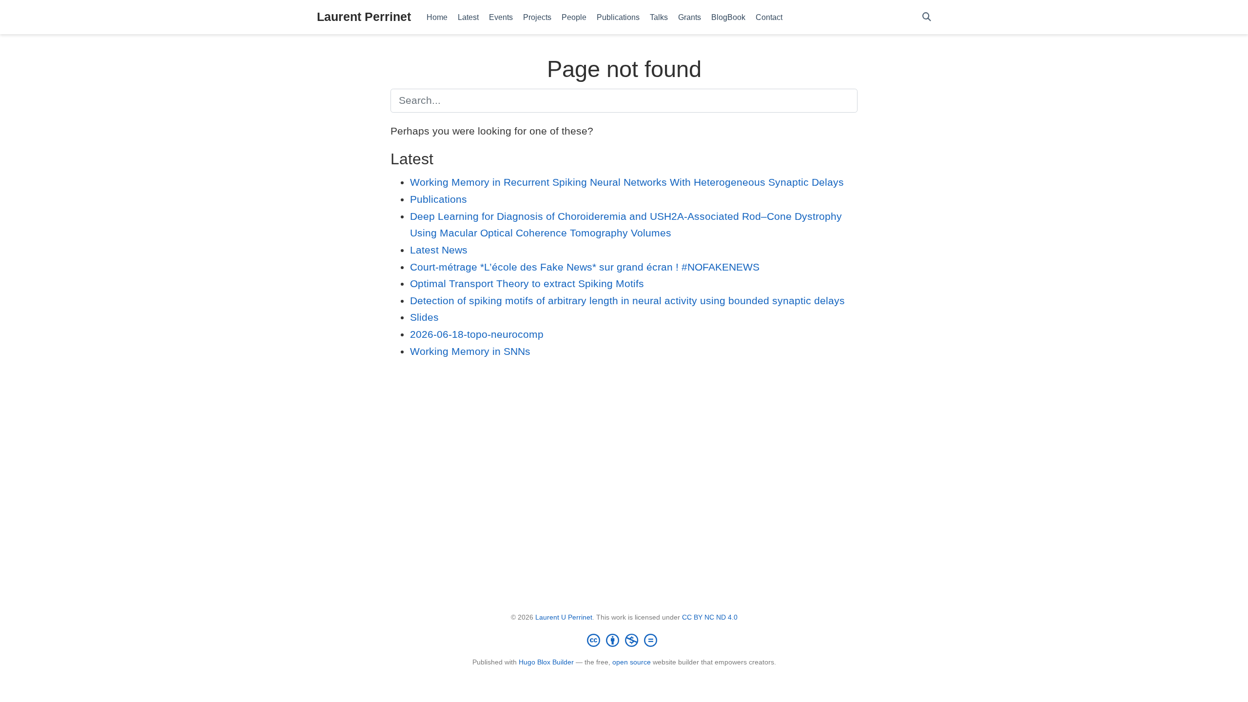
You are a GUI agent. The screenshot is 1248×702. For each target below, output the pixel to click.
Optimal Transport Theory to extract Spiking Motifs (527, 283)
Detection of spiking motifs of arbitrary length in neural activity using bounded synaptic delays (627, 300)
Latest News (439, 249)
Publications (438, 199)
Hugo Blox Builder (546, 662)
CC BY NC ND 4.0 (710, 617)
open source (631, 662)
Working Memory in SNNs (470, 351)
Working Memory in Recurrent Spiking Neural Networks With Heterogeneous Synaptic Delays (627, 182)
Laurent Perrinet (364, 16)
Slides (424, 317)
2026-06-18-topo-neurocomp (477, 334)
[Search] (926, 17)
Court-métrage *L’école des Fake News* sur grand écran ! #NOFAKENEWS (585, 267)
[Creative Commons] (624, 640)
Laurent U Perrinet (563, 617)
